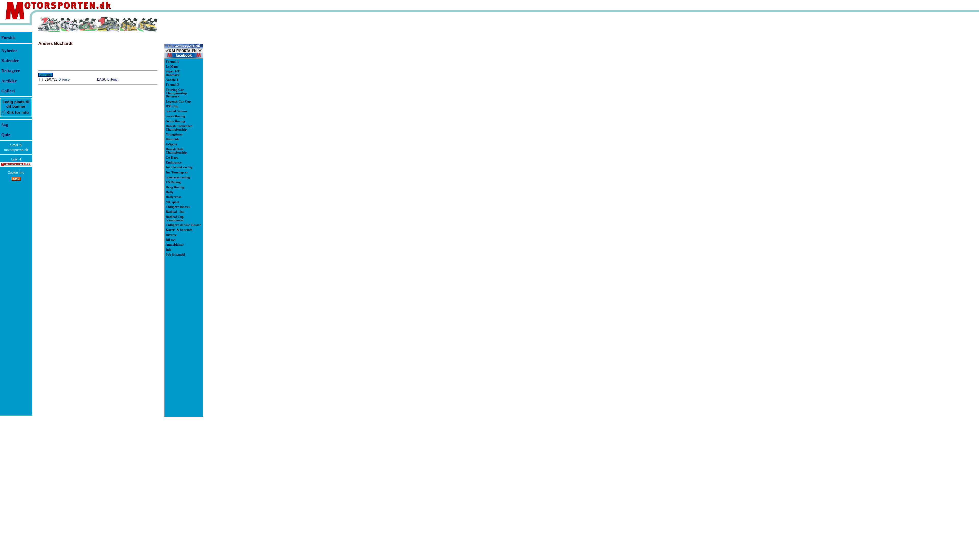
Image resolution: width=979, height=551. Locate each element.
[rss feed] (16, 179)
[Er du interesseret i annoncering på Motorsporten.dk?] (16, 116)
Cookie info (16, 172)
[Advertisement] (229, 92)
